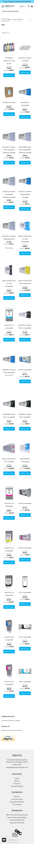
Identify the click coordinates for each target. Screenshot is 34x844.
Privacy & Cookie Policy (17, 820)
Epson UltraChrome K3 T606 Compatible (24, 239)
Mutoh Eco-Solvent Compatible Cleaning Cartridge (9, 194)
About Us (17, 796)
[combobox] (17, 11)
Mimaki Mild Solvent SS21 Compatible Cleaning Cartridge (25, 149)
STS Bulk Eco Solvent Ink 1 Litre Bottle (9, 60)
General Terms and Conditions (17, 817)
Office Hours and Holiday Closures (17, 815)
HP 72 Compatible (25, 592)
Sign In (17, 778)
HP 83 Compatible (25, 681)
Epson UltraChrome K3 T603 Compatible (9, 283)
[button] (23, 6)
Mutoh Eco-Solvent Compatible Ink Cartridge (25, 194)
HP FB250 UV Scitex (9, 102)
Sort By (10, 20)
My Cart (17, 781)
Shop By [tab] (5, 20)
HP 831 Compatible (25, 548)
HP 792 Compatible (25, 503)
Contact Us (17, 784)
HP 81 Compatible (25, 637)
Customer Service (17, 799)
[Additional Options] (8, 738)
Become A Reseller (17, 786)
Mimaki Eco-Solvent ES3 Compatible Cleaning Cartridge (9, 149)
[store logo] (9, 6)
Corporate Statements (17, 823)
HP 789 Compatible (25, 370)
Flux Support (17, 804)
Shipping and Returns (17, 802)
